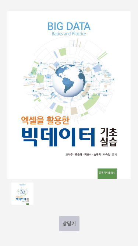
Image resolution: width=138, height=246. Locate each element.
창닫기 (69, 223)
